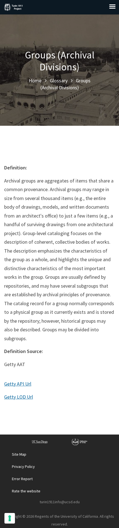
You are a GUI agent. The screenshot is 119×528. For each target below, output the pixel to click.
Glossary (59, 80)
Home (35, 80)
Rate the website (26, 491)
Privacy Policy (23, 466)
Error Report (22, 478)
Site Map (19, 454)
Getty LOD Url (18, 397)
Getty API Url (17, 384)
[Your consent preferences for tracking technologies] (9, 518)
